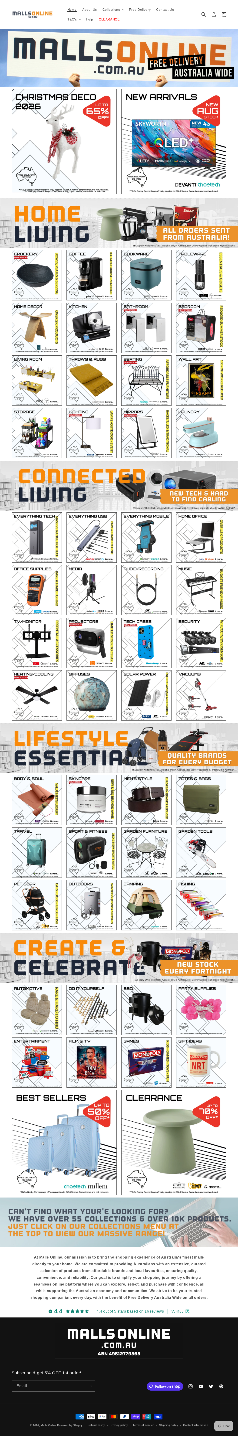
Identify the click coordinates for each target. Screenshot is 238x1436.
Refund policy (96, 1425)
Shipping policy (168, 1425)
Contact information (195, 1425)
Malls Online (48, 1425)
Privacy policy (119, 1425)
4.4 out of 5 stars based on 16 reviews (130, 1311)
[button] (113, 9)
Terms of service (143, 1425)
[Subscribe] (90, 1386)
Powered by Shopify (70, 1425)
